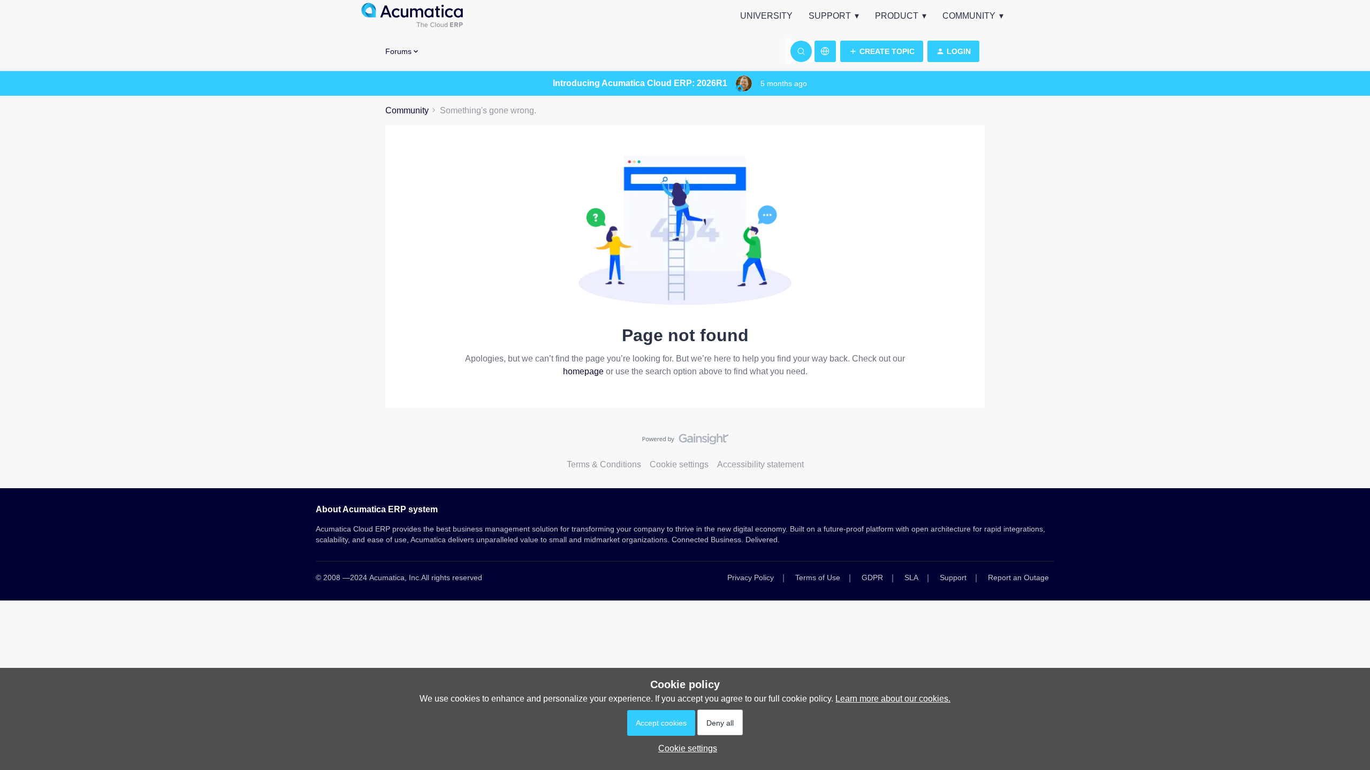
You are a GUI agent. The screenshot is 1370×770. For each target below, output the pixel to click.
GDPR (872, 577)
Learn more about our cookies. (892, 698)
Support (830, 15)
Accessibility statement (760, 464)
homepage (583, 371)
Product (896, 15)
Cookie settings (679, 464)
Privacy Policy (750, 577)
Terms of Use (817, 577)
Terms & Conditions (604, 464)
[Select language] (825, 51)
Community (968, 15)
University (766, 15)
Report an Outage (1018, 577)
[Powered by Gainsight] (685, 442)
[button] (881, 51)
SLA (911, 577)
